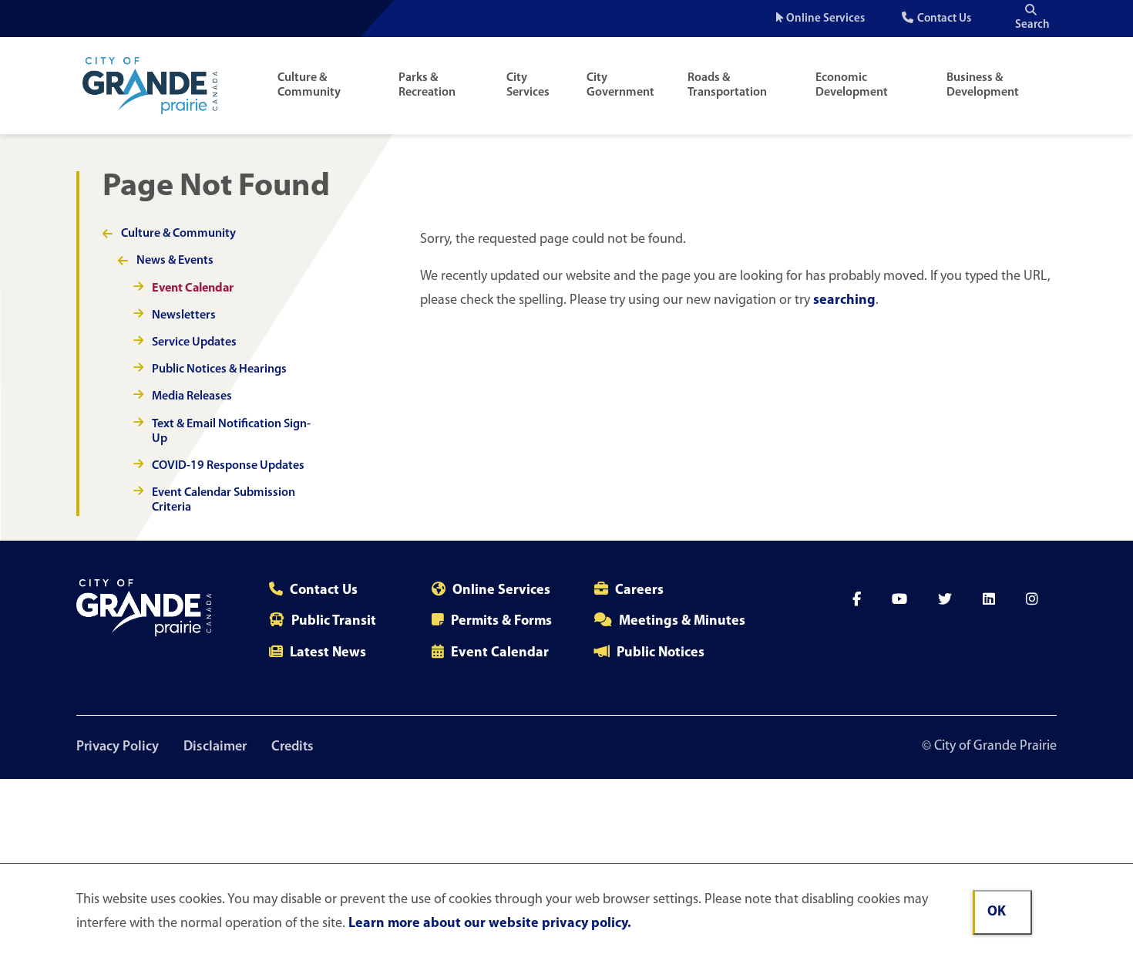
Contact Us (944, 19)
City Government (620, 85)
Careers (639, 591)
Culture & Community (309, 85)
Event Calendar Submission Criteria (223, 500)
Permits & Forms (501, 622)
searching (844, 301)
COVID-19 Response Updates (228, 466)
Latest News (328, 653)
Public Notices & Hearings (219, 369)
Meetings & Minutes (682, 622)
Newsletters (184, 315)
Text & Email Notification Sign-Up (231, 431)
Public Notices (660, 653)
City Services (528, 85)
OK (996, 912)
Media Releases (192, 396)
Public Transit (333, 622)
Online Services (825, 19)
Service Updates (194, 342)
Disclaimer (215, 747)
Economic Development (851, 85)
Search (1032, 25)
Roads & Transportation (727, 85)
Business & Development (982, 85)
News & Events (174, 261)
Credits (292, 747)
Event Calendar (193, 288)
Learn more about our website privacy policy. (489, 924)
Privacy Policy (117, 747)
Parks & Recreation (427, 85)
